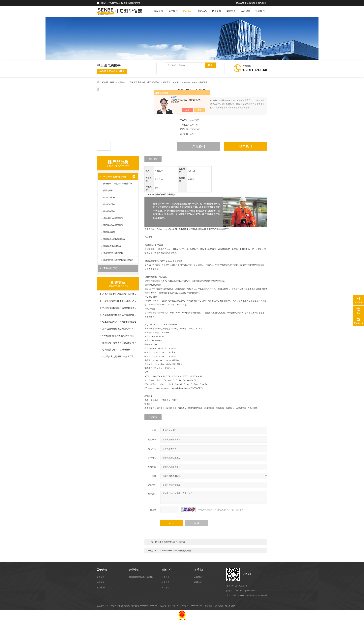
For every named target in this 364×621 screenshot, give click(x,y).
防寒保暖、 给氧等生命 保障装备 (117, 183)
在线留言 (251, 3)
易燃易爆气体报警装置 (113, 218)
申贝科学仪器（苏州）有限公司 (122, 3)
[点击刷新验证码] (188, 509)
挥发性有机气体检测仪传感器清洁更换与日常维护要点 (119, 314)
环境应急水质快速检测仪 (114, 239)
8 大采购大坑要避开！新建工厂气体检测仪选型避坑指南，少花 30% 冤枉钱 (119, 356)
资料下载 (165, 587)
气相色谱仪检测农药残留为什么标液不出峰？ (119, 308)
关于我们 (173, 11)
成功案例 (101, 587)
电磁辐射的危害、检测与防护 (116, 349)
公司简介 (101, 577)
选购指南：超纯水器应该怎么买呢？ (119, 342)
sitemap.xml (196, 606)
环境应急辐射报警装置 (113, 225)
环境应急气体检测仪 (172, 82)
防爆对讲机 (108, 190)
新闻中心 (202, 11)
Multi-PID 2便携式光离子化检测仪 (170, 542)
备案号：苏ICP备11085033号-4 (174, 606)
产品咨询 (198, 146)
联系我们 (262, 3)
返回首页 (240, 3)
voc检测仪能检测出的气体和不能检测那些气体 (119, 335)
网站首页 (158, 11)
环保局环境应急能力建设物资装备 (144, 82)
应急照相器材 (109, 204)
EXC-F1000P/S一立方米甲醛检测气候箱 (173, 550)
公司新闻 (165, 577)
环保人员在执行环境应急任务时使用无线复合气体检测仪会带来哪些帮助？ (119, 294)
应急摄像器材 (109, 211)
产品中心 (187, 11)
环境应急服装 (109, 232)
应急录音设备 (109, 197)
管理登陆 (208, 606)
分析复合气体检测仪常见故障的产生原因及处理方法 (119, 301)
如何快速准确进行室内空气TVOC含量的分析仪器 (119, 328)
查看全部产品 (110, 268)
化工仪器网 (230, 606)
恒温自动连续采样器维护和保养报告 (119, 321)
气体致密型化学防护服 (113, 253)
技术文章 (216, 11)
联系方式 (198, 582)
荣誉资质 (231, 11)
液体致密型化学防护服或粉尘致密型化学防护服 (120, 260)
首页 (112, 82)
